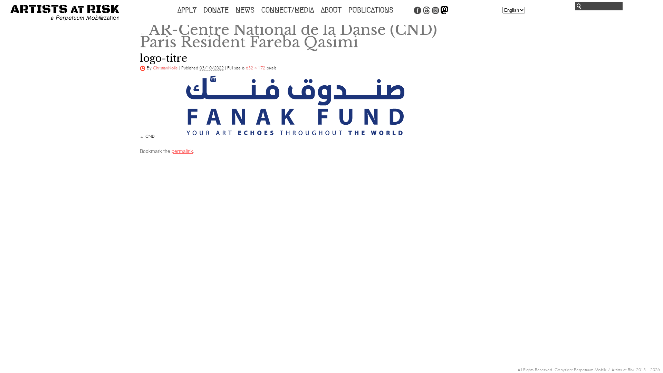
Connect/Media (287, 10)
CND (150, 136)
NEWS (245, 10)
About (331, 10)
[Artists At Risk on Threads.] (426, 13)
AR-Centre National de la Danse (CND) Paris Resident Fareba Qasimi (288, 36)
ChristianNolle (165, 68)
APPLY (186, 10)
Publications (370, 10)
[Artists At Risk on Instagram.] (435, 13)
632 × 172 (255, 68)
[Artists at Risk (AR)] (64, 13)
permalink (182, 150)
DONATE (216, 10)
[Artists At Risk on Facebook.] (417, 13)
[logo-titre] (295, 105)
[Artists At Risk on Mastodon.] (444, 13)
